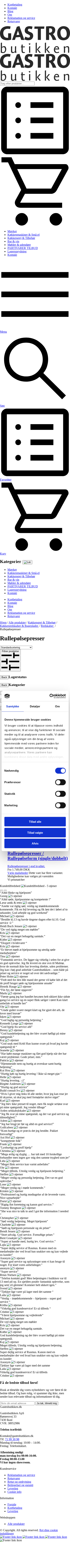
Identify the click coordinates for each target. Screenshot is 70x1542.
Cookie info (14, 1491)
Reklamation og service (21, 18)
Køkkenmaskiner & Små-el (23, 234)
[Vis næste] (5, 890)
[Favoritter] (35, 154)
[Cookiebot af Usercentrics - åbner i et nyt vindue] (50, 696)
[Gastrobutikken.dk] (35, 52)
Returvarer (13, 21)
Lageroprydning (17, 251)
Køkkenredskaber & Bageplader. (19, 625)
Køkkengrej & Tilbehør (21, 238)
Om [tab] (57, 706)
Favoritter (5, 479)
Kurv (3, 553)
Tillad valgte (35, 832)
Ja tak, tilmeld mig (47, 1403)
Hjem (3, 622)
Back (4, 677)
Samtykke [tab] (12, 706)
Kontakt (12, 8)
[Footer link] (11, 1536)
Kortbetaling (14, 4)
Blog (10, 11)
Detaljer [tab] (35, 706)
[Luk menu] (27, 562)
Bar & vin (13, 241)
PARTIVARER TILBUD (22, 248)
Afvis (35, 843)
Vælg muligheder (17, 872)
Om (9, 14)
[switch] (60, 782)
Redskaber (47, 625)
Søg (2, 405)
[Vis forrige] (1, 890)
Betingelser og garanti (20, 1485)
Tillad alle (35, 821)
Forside (11, 1504)
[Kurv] (35, 225)
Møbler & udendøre (19, 244)
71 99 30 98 (12, 1439)
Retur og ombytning (19, 1481)
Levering (12, 1488)
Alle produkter (17, 622)
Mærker (12, 231)
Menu (3, 331)
